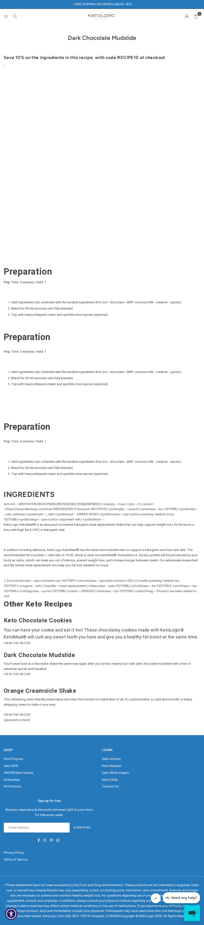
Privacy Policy (14, 852)
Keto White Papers (115, 773)
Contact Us (110, 786)
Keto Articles (111, 759)
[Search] (14, 16)
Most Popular (13, 759)
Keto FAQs (110, 779)
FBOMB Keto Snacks (18, 773)
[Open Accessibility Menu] (11, 914)
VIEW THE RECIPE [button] (17, 643)
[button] (195, 16)
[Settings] (186, 16)
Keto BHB (11, 766)
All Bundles (12, 779)
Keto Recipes (111, 766)
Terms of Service (16, 859)
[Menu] (5, 16)
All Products (12, 786)
